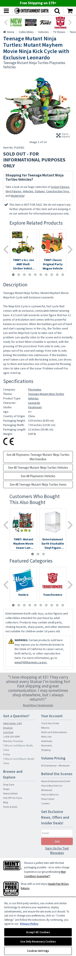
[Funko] (45, 22)
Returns (45, 727)
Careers (45, 803)
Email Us (8, 727)
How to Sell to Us (49, 794)
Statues (40, 191)
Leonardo (34, 403)
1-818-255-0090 (11, 736)
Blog (5, 802)
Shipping (45, 749)
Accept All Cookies (38, 932)
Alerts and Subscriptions (54, 732)
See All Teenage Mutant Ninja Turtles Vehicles (38, 468)
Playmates (34, 389)
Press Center (47, 798)
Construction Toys (57, 191)
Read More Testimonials (38, 705)
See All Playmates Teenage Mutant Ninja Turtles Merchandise (38, 457)
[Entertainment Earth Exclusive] (30, 22)
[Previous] (5, 22)
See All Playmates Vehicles (38, 476)
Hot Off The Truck (12, 797)
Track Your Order (50, 723)
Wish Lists (46, 736)
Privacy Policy (29, 924)
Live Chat (8, 732)
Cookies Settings (38, 951)
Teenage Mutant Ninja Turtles (46, 394)
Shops (6, 789)
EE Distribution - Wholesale (55, 765)
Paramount (35, 407)
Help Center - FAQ (12, 723)
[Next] (70, 22)
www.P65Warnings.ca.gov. (31, 662)
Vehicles (28, 191)
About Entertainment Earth (55, 781)
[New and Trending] (16, 22)
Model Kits (17, 196)
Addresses (46, 741)
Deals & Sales (10, 806)
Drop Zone (8, 784)
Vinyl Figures (13, 191)
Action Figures (60, 187)
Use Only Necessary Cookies (38, 941)
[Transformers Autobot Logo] (60, 22)
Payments (46, 745)
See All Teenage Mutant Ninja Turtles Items (38, 484)
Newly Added (10, 793)
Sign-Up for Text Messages (57, 850)
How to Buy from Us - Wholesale (52, 788)
